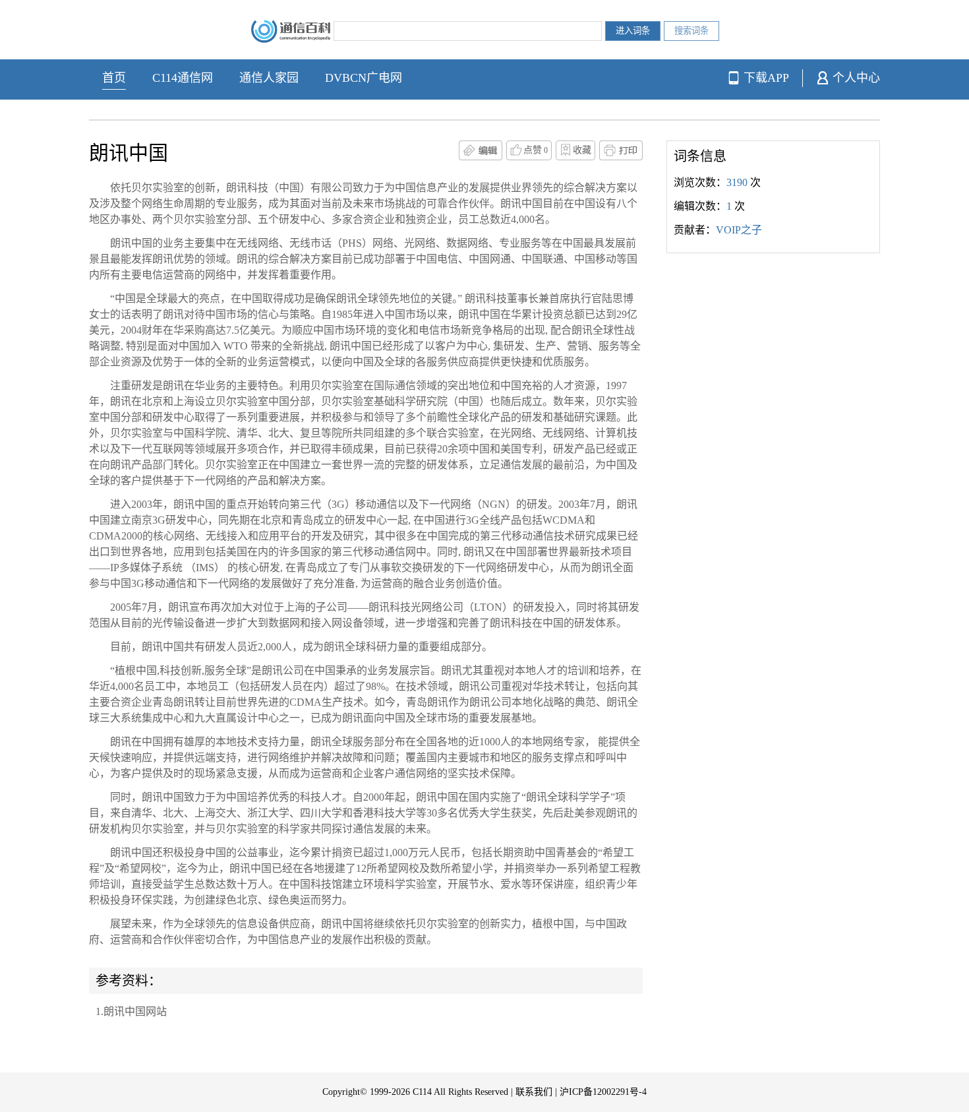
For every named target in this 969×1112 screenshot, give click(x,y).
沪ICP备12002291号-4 (603, 1092)
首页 (114, 77)
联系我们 (533, 1092)
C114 (422, 1092)
